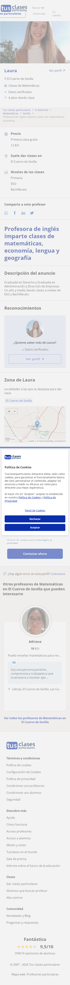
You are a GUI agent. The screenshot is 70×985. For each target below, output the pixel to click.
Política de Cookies (29, 497)
